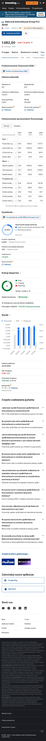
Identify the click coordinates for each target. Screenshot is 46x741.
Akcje (4, 8)
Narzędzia (5, 632)
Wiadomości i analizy (29, 52)
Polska (11, 8)
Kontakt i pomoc (30, 628)
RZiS (22, 57)
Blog (3, 619)
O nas (27, 619)
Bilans (28, 57)
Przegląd (5, 52)
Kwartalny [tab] (17, 126)
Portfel (4, 628)
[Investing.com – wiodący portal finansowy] (12, 3)
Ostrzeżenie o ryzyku (8, 727)
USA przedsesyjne (23, 8)
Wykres (15, 52)
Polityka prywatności (8, 720)
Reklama (28, 624)
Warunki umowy (7, 713)
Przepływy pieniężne (39, 57)
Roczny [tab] (6, 126)
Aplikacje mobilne (8, 624)
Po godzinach (37, 8)
